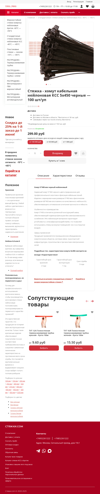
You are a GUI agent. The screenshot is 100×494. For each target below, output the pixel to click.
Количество (33, 148)
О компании (30, 12)
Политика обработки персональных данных (14, 473)
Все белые (14, 405)
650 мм (12, 392)
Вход (69, 2)
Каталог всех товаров (14, 457)
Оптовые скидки (11, 445)
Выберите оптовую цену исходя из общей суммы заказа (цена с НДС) (56, 138)
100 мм (8, 381)
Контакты (9, 449)
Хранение (14, 236)
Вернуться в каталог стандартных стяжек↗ (53, 279)
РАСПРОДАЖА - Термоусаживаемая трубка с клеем (15, 73)
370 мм (12, 387)
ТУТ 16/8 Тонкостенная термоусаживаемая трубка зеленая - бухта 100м (76, 332)
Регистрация (78, 2)
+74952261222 (45, 6)
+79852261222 (61, 438)
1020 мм (20, 392)
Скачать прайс (68, 12)
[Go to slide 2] (48, 84)
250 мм (9, 384)
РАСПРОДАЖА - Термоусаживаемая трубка (15, 63)
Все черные (15, 402)
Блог (7, 468)
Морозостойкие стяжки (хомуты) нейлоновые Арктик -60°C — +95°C (14, 25)
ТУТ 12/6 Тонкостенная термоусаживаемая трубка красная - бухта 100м (41, 332)
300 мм (16, 384)
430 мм (8, 389)
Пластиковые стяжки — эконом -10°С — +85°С (15, 52)
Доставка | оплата (48, 12)
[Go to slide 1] (46, 84)
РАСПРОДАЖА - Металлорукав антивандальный (15, 97)
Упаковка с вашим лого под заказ (18, 464)
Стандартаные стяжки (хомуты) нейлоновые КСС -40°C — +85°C (66, 17)
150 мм (15, 381)
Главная (89, 2)
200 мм (22, 381)
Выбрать (44, 348)
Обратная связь (11, 452)
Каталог (15, 12)
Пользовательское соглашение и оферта (18, 479)
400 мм (19, 387)
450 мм (16, 389)
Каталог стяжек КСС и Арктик (17, 460)
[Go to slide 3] (50, 84)
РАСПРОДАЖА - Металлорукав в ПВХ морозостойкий (14, 85)
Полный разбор (16, 270)
